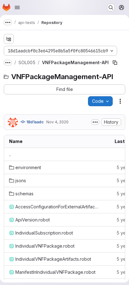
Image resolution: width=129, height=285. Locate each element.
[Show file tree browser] (9, 39)
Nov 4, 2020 (57, 122)
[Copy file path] (115, 63)
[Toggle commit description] (95, 122)
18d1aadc (34, 122)
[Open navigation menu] (17, 7)
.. (10, 154)
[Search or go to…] (111, 7)
